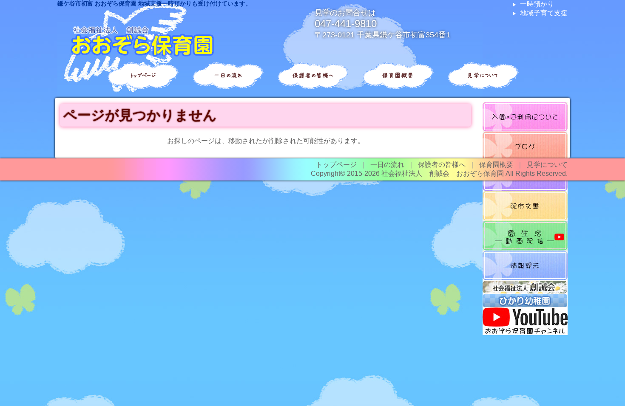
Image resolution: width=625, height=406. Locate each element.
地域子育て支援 (544, 13)
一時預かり (537, 4)
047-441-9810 (346, 23)
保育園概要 (398, 75)
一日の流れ (227, 75)
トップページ (142, 75)
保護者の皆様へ (312, 75)
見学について (482, 75)
